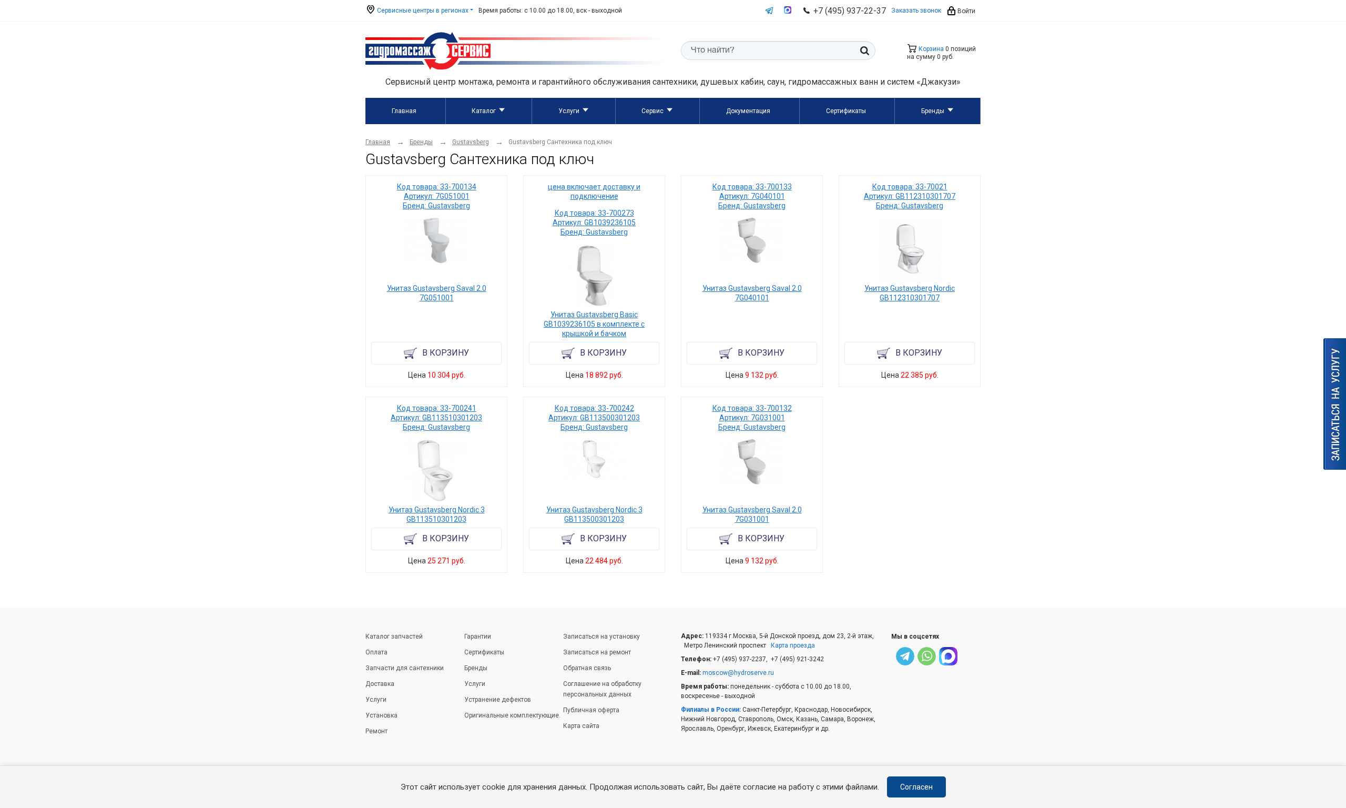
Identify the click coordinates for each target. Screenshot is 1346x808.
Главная (404, 111)
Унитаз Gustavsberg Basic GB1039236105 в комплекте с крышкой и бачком (594, 324)
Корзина (930, 49)
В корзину (445, 353)
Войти (965, 11)
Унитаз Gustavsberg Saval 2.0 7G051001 (436, 293)
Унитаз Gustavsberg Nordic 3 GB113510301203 (437, 514)
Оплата (376, 652)
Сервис (652, 111)
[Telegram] (905, 658)
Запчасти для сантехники (404, 668)
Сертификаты (846, 111)
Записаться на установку (601, 636)
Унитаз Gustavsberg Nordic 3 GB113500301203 (594, 514)
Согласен (916, 787)
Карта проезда (793, 645)
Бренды (932, 111)
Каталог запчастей (394, 636)
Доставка (379, 684)
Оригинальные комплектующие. (512, 715)
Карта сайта (581, 726)
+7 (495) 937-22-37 (849, 11)
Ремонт (376, 731)
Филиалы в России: (711, 709)
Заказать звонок (916, 10)
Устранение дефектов (497, 699)
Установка (381, 715)
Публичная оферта (591, 710)
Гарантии (477, 636)
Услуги (568, 111)
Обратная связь (587, 668)
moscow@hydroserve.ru (738, 672)
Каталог (484, 111)
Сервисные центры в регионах (421, 10)
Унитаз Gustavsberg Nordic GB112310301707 (909, 293)
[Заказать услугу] (1334, 404)
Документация (748, 111)
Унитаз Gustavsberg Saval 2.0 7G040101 (752, 293)
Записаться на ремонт (597, 652)
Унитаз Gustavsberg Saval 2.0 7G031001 (752, 514)
